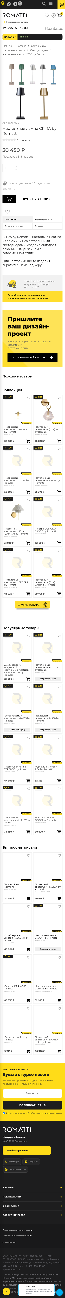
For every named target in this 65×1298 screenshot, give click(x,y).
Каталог (10, 37)
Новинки (23, 37)
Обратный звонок (53, 28)
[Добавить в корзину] (28, 441)
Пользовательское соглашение (17, 1235)
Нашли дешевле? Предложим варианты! (26, 186)
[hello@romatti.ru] (20, 4)
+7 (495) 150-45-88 (15, 28)
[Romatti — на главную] (17, 1129)
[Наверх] (6, 1291)
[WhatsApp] (9, 4)
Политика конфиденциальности (17, 1230)
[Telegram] (15, 4)
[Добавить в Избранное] (28, 398)
